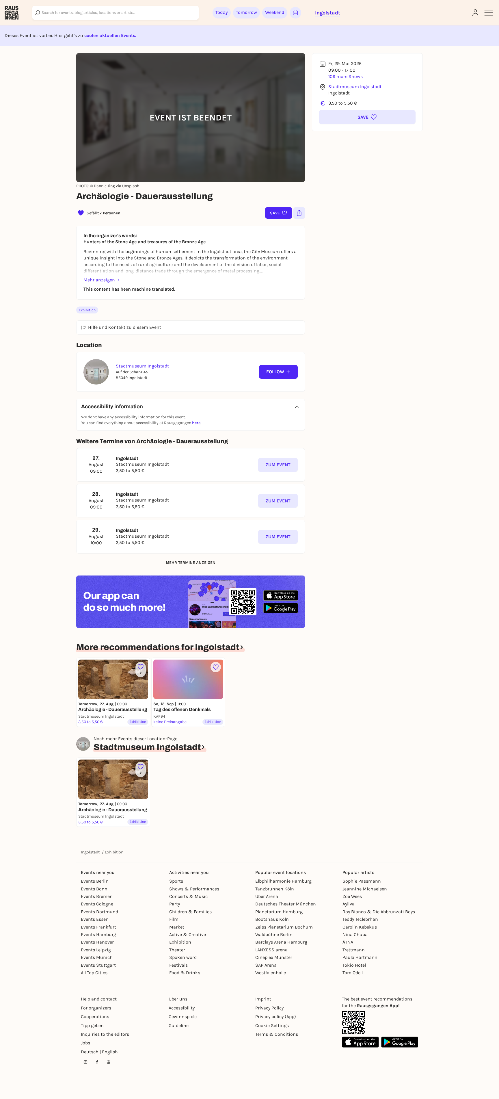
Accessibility (182, 1008)
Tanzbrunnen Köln (274, 889)
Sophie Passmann (361, 881)
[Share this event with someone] (299, 213)
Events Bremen (97, 896)
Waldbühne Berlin (274, 934)
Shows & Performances (194, 889)
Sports (176, 881)
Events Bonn (94, 889)
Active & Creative (187, 934)
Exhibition (87, 310)
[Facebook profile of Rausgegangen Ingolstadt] (97, 1062)
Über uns (178, 999)
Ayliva (348, 904)
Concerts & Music (188, 896)
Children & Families (190, 911)
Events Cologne (97, 904)
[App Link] (353, 1022)
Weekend (274, 12)
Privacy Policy (269, 1008)
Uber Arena (266, 896)
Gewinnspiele (183, 1016)
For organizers (96, 1008)
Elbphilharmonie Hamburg (283, 881)
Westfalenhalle (270, 972)
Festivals (178, 965)
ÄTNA (347, 942)
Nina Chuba (355, 934)
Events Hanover (97, 942)
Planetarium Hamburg (279, 911)
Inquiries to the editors (105, 1034)
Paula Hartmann (359, 957)
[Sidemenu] (488, 12)
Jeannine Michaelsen (364, 889)
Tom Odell (352, 972)
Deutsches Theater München (285, 904)
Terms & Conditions (276, 1034)
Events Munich (97, 957)
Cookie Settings (272, 1025)
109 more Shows (345, 76)
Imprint (263, 999)
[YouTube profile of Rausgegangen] (108, 1062)
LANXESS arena (271, 950)
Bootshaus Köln (272, 919)
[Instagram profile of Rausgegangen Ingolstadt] (85, 1062)
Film (173, 919)
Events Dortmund (99, 911)
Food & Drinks (184, 972)
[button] (367, 117)
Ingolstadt (90, 852)
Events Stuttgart (98, 965)
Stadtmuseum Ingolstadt (354, 86)
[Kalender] (295, 12)
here (196, 422)
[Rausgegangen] (11, 13)
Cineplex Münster (273, 957)
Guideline (179, 1025)
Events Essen (95, 919)
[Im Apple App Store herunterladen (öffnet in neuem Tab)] (280, 595)
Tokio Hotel (354, 965)
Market (176, 927)
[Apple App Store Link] (360, 1042)
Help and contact (99, 999)
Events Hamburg (98, 934)
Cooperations (95, 1016)
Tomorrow (246, 12)
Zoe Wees (352, 896)
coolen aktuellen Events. (110, 35)
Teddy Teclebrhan (360, 919)
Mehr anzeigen (99, 280)
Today (221, 12)
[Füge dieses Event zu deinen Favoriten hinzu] (216, 667)
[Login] (475, 12)
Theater (177, 950)
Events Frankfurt (98, 927)
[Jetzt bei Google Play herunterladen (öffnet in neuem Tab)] (280, 608)
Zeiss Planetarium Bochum (284, 927)
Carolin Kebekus (359, 927)
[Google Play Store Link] (399, 1042)
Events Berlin (95, 881)
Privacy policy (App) (275, 1016)
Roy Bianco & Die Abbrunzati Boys (378, 911)
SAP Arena (266, 965)
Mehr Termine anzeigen (190, 562)
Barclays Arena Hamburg (281, 942)
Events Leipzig (96, 950)
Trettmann (353, 950)
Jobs (85, 1043)
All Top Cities (94, 972)
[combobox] (115, 13)
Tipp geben (92, 1025)
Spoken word (183, 957)
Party (174, 904)
